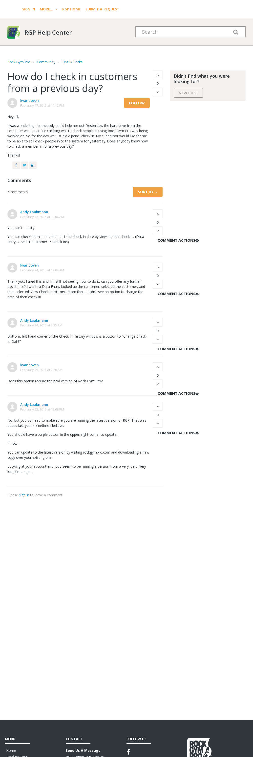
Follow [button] (137, 102)
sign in (24, 495)
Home (11, 750)
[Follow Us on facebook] (128, 752)
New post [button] (188, 92)
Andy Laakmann (34, 211)
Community (46, 62)
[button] (158, 74)
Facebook (16, 165)
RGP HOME (71, 9)
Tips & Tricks (72, 62)
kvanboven (29, 100)
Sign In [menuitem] (29, 9)
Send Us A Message (83, 750)
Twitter (24, 165)
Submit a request (102, 9)
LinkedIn (33, 165)
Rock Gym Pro (18, 62)
